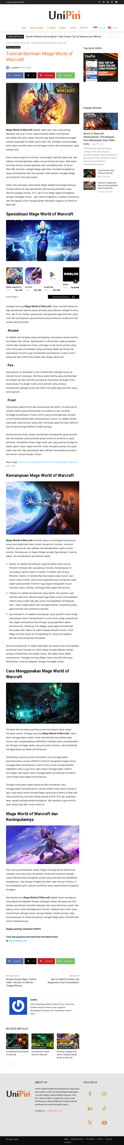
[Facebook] (99, 2)
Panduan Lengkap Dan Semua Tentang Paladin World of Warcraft (67, 1054)
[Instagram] (103, 2)
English (115, 28)
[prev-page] (8, 1064)
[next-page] (13, 1064)
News (86, 129)
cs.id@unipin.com (54, 1110)
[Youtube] (116, 2)
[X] (112, 2)
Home (8, 43)
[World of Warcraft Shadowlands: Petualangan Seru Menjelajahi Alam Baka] (100, 121)
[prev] (110, 37)
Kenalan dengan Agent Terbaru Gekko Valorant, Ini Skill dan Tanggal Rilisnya (21, 982)
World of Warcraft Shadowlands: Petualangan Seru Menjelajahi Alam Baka (99, 137)
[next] (115, 37)
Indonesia (102, 28)
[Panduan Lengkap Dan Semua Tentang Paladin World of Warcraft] (68, 1041)
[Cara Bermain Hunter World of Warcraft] (42, 1041)
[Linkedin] (108, 2)
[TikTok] (104, 1108)
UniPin (15, 67)
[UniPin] (8, 67)
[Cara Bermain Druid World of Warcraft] (17, 1041)
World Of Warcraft (21, 43)
